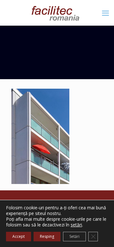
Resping (47, 236)
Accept (18, 236)
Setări (74, 236)
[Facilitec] (57, 12)
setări (76, 225)
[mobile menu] (105, 12)
